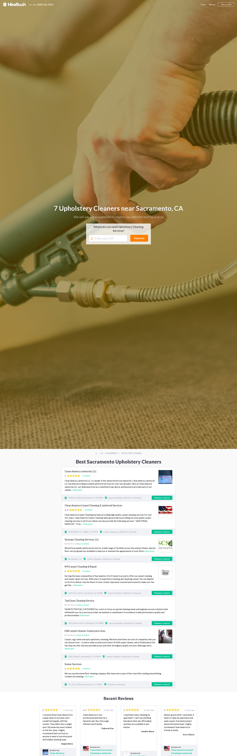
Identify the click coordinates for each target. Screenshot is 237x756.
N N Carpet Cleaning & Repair (81, 571)
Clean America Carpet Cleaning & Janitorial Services (93, 510)
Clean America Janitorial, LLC (81, 476)
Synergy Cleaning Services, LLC (82, 544)
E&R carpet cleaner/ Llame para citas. (85, 635)
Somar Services (73, 668)
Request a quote (162, 502)
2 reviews (88, 514)
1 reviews (86, 480)
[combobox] (108, 240)
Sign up (212, 4)
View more (77, 494)
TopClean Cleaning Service (79, 605)
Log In (203, 4)
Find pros (139, 240)
